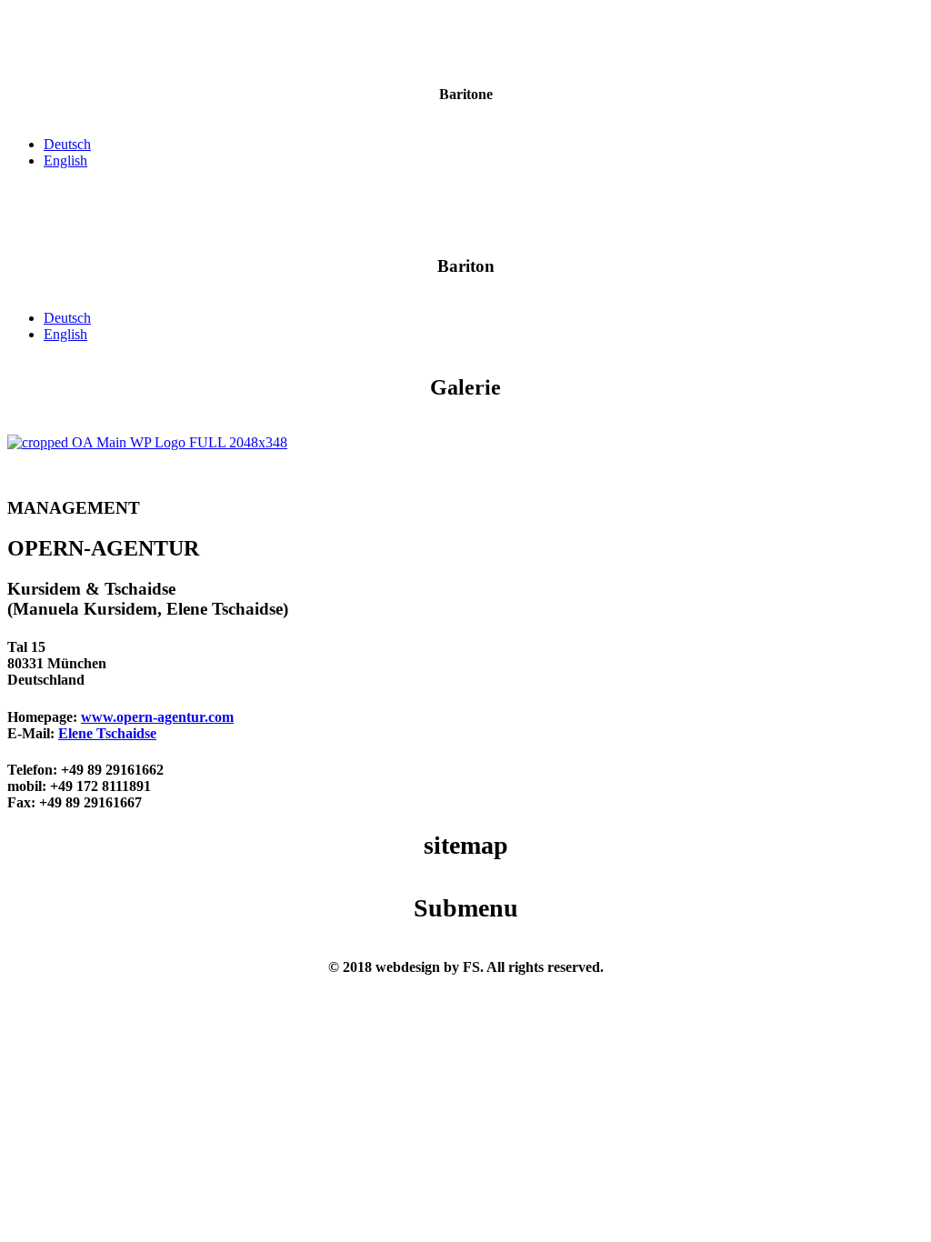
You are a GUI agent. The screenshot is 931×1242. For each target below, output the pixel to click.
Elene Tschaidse (107, 733)
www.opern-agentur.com (157, 717)
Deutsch (67, 144)
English (65, 160)
